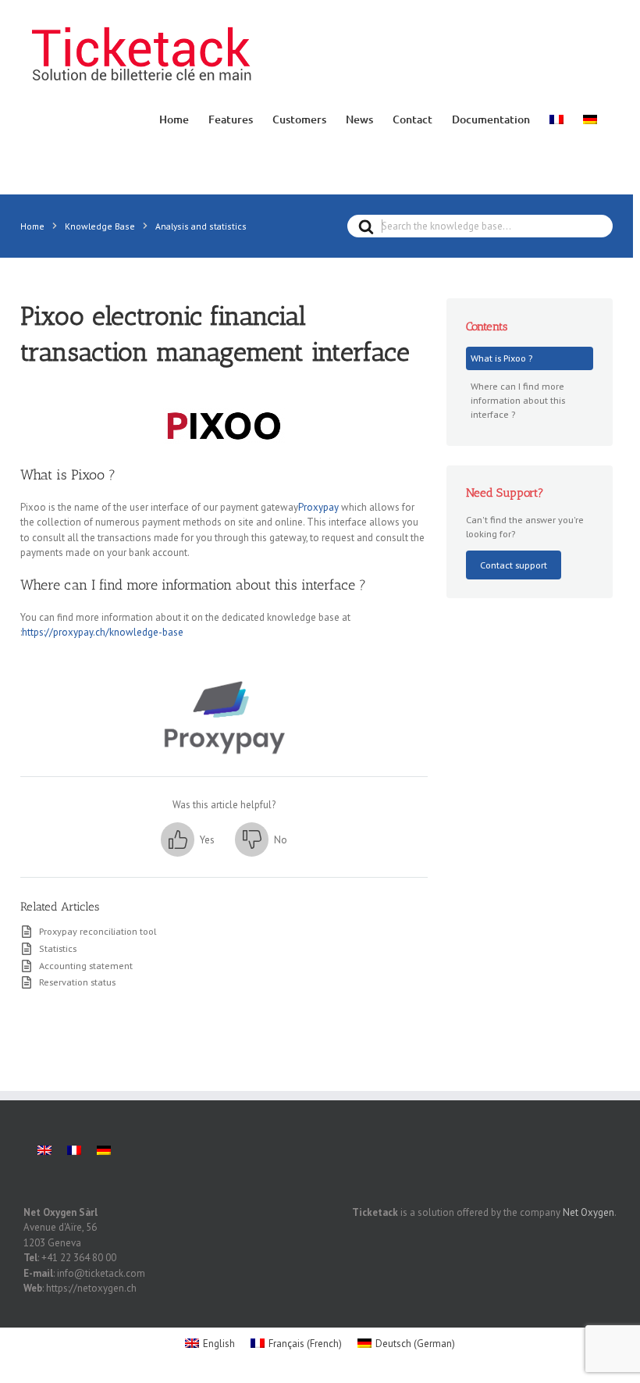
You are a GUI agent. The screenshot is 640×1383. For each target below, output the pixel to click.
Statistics (57, 948)
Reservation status (77, 981)
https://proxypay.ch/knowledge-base (102, 632)
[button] (188, 839)
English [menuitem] (219, 1343)
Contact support (513, 564)
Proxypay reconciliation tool (97, 931)
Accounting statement (86, 965)
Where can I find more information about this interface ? (518, 400)
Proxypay (318, 507)
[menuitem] (556, 117)
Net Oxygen (588, 1212)
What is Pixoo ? (501, 357)
